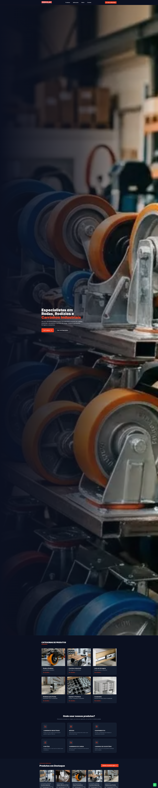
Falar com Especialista (62, 330)
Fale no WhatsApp (111, 2)
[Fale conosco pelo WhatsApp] (155, 785)
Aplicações (75, 2)
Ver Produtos (47, 330)
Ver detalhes (47, 672)
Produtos (68, 2)
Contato (89, 2)
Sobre (82, 2)
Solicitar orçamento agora (108, 765)
